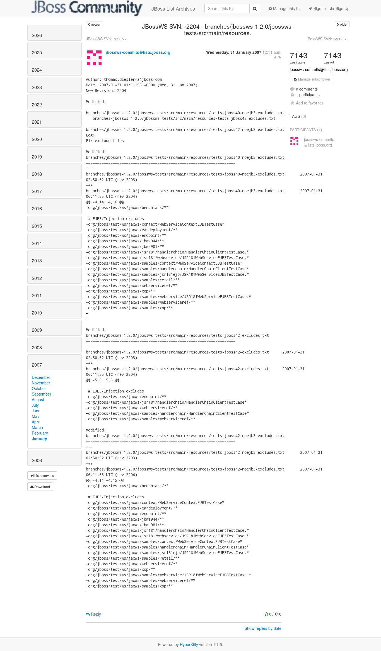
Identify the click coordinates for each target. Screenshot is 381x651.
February (40, 433)
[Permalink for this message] (279, 57)
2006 (37, 460)
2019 (37, 156)
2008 (37, 347)
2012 (37, 278)
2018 (37, 173)
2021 (37, 121)
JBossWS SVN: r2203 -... (327, 39)
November (41, 383)
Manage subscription (313, 79)
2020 (37, 139)
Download (41, 486)
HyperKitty (189, 644)
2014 (37, 243)
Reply (95, 614)
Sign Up (341, 8)
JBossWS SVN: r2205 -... (108, 39)
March (37, 427)
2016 (37, 208)
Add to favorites (310, 103)
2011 (37, 295)
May (35, 416)
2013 (37, 260)
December (41, 377)
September (41, 394)
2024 (37, 69)
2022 (37, 104)
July (35, 405)
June (36, 410)
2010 (37, 312)
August (38, 399)
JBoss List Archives (173, 8)
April (36, 422)
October (39, 388)
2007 (37, 364)
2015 (37, 226)
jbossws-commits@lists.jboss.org (319, 69)
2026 (37, 35)
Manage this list (286, 8)
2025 (37, 52)
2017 (37, 191)
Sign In (319, 8)
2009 (37, 329)
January (39, 438)
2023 (37, 87)
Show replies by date (263, 628)
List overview (43, 475)
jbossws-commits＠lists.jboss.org (138, 52)
